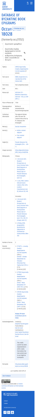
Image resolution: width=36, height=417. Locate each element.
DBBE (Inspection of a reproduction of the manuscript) (21, 79)
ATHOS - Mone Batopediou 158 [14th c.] (21, 304)
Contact (6, 401)
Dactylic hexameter (20, 126)
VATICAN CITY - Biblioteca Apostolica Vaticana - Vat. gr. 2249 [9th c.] (21, 95)
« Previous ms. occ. (18, 28)
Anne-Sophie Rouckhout (21, 332)
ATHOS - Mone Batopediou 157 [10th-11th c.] (21, 285)
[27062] (22, 275)
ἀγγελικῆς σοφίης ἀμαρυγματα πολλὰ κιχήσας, (12, 51)
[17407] (22, 249)
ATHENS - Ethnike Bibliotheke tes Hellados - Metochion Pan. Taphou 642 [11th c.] (22, 261)
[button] (31, 3)
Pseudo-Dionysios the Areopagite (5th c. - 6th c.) (21, 144)
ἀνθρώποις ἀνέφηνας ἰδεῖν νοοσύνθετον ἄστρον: (13, 57)
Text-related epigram (20, 136)
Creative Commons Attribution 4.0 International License (12, 386)
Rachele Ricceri (19, 334)
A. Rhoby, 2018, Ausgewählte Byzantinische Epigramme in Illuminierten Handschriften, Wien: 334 (22, 229)
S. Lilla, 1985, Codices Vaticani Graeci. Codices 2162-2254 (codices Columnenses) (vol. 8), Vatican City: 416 (23, 186)
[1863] (21, 69)
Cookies (6, 403)
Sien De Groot (19, 328)
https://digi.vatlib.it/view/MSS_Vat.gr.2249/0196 (21, 151)
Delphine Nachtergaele (21, 324)
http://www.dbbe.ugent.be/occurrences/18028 (21, 365)
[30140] (22, 295)
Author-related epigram (21, 131)
